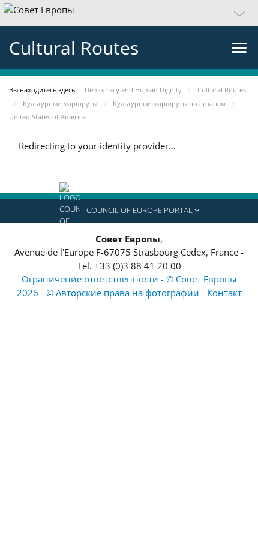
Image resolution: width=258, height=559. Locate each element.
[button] (129, 13)
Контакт (224, 293)
